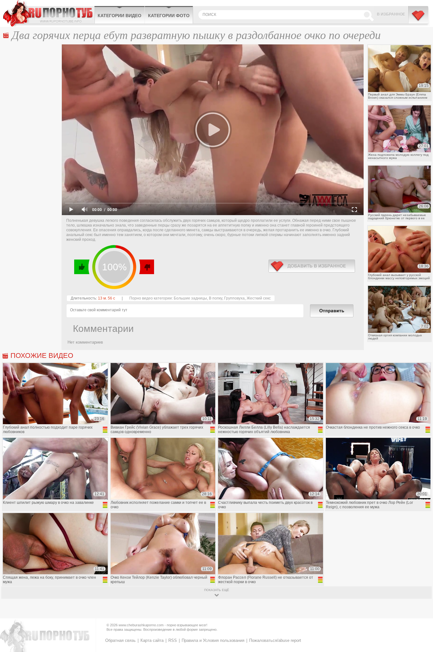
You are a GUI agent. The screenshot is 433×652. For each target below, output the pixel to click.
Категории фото (169, 15)
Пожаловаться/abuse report (275, 640)
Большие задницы (190, 298)
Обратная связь (120, 640)
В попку (215, 298)
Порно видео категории (150, 298)
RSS (172, 640)
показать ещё (216, 590)
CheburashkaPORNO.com (48, 13)
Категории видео (119, 15)
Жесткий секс (259, 298)
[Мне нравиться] (82, 267)
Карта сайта (152, 640)
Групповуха (234, 298)
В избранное (391, 14)
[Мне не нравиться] (146, 267)
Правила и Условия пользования (213, 640)
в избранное (311, 266)
